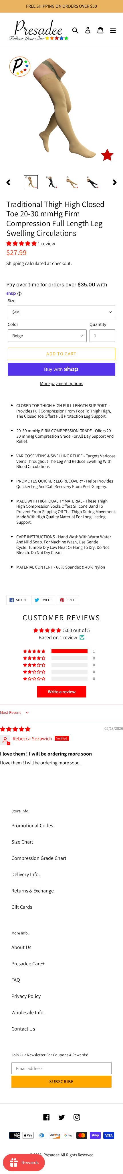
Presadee (51, 1154)
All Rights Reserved (77, 1154)
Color (13, 324)
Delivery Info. (25, 874)
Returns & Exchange (32, 890)
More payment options (61, 383)
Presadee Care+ (28, 963)
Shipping (15, 263)
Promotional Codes (32, 825)
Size (11, 301)
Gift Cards (21, 907)
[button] (22, 243)
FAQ (15, 979)
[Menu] (113, 29)
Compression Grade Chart (38, 858)
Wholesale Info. (28, 1012)
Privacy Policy (26, 996)
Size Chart (22, 841)
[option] (31, 182)
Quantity (98, 324)
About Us (21, 947)
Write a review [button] (62, 692)
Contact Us (23, 1028)
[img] (15, 729)
